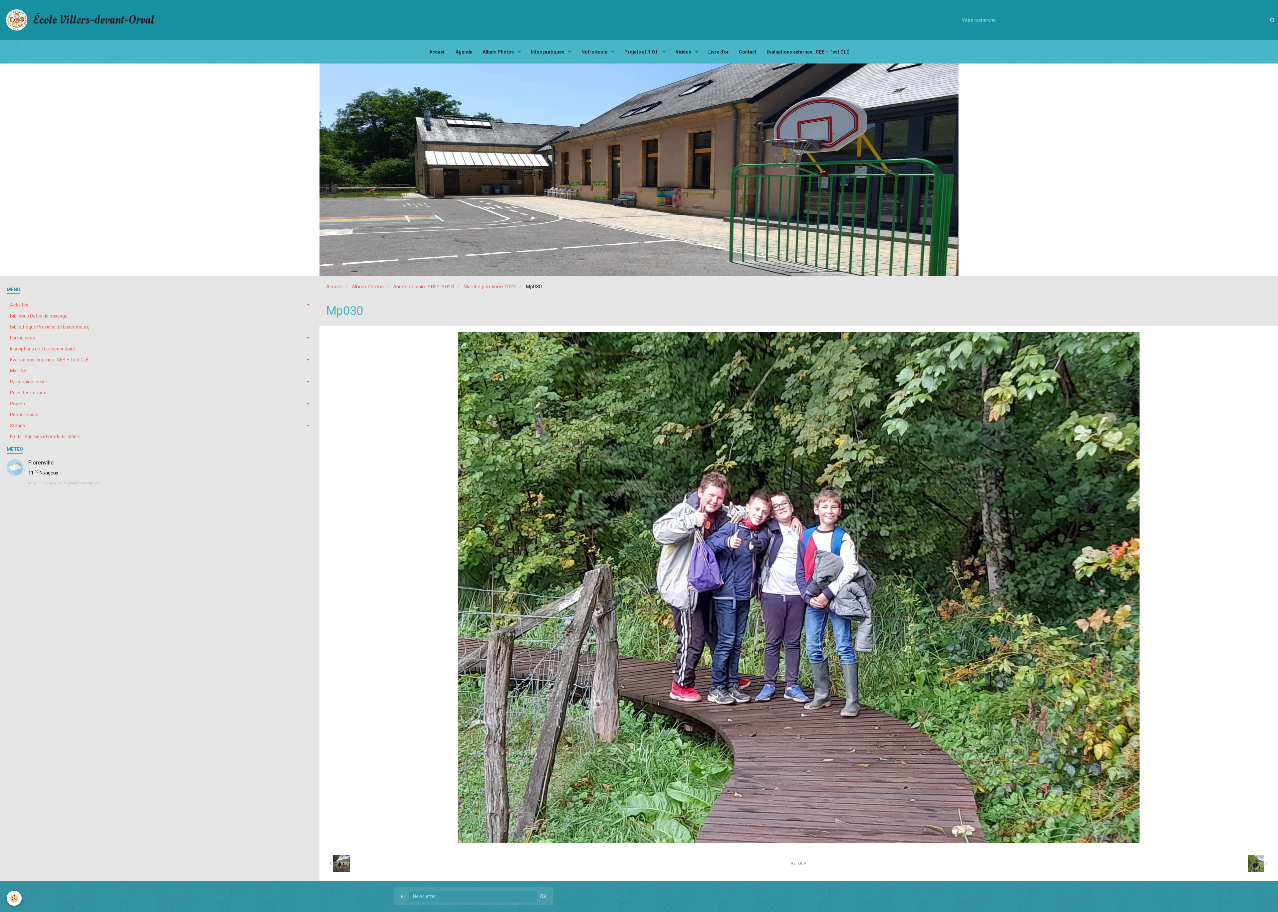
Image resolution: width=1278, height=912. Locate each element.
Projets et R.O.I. (642, 52)
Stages (17, 425)
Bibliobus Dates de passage (39, 316)
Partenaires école (28, 381)
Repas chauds (25, 414)
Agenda (464, 52)
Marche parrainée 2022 (489, 287)
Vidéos (684, 52)
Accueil (437, 52)
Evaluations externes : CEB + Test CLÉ (807, 52)
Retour (798, 863)
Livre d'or (718, 52)
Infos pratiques (548, 52)
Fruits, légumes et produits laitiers (45, 436)
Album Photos (499, 52)
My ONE (18, 370)
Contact (747, 52)
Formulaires (22, 337)
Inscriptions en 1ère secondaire (42, 348)
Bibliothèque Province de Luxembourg (50, 326)
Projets (17, 403)
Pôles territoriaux (28, 392)
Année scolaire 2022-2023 (423, 287)
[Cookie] (14, 898)
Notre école (594, 52)
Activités (19, 305)
